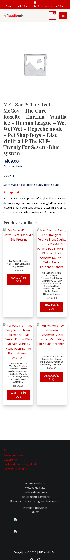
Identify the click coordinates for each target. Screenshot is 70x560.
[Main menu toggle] (63, 15)
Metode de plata (35, 487)
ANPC (35, 512)
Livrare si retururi (35, 483)
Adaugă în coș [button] (18, 279)
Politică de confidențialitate (20, 464)
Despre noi (10, 459)
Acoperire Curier (13, 455)
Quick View (18, 255)
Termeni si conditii (15, 469)
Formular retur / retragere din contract (35, 501)
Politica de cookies (35, 492)
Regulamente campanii (35, 497)
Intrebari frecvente (35, 508)
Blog (6, 450)
